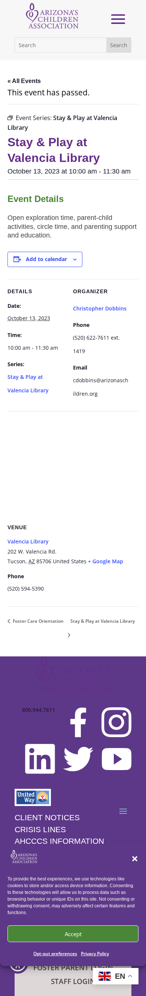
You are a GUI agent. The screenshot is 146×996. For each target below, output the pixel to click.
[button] (135, 858)
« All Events (24, 81)
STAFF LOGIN (73, 981)
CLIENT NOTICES (47, 817)
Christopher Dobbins (100, 308)
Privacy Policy (95, 953)
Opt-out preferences (55, 953)
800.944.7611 (38, 710)
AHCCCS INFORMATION (59, 841)
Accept (73, 934)
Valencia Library (28, 541)
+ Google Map (105, 561)
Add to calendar (46, 259)
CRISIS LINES (40, 829)
